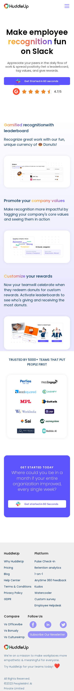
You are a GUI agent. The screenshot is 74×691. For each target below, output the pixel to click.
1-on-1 (39, 574)
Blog (7, 574)
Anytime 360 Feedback (50, 580)
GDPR (7, 599)
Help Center (12, 580)
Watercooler (43, 593)
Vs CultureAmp (14, 637)
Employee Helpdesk (48, 605)
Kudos (39, 587)
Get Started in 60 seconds (41, 81)
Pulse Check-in (45, 561)
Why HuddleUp (14, 561)
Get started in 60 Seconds (41, 504)
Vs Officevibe (13, 624)
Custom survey (45, 599)
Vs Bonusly (11, 631)
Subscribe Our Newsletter (47, 635)
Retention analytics (48, 568)
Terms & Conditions (17, 587)
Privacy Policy (13, 593)
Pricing (8, 568)
